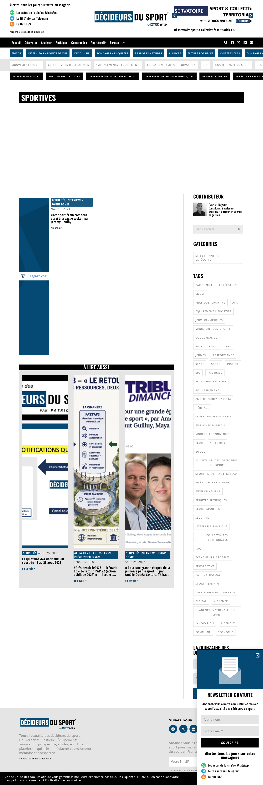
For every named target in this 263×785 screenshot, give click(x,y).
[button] (257, 655)
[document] (131, 392)
